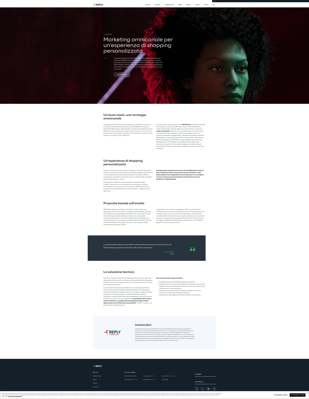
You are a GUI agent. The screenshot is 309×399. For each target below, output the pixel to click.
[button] (122, 74)
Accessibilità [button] (165, 379)
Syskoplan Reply (143, 325)
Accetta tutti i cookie (298, 395)
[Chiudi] (307, 393)
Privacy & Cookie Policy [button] (130, 376)
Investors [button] (95, 383)
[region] (154, 395)
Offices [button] (95, 379)
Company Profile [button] (97, 376)
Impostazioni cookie (280, 395)
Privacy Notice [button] (131, 379)
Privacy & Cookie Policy (15, 396)
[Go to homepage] (98, 4)
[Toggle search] (213, 4)
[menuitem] (147, 4)
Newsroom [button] (95, 386)
